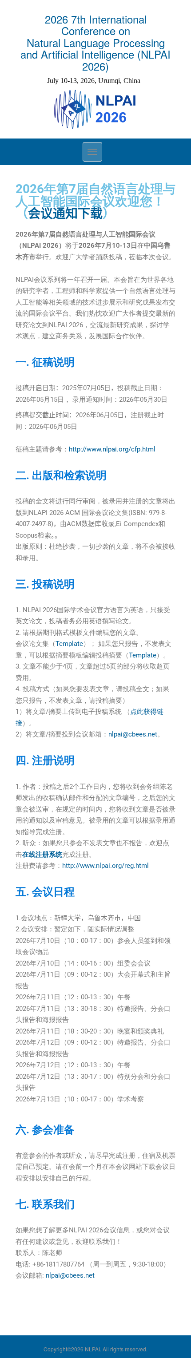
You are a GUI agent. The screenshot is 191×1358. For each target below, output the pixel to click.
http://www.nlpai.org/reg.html (105, 866)
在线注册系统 (42, 855)
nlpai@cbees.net (132, 734)
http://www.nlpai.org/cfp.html (112, 449)
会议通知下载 (65, 213)
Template (69, 644)
